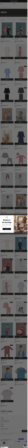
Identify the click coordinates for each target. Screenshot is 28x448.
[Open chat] (25, 446)
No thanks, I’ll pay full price (6, 231)
